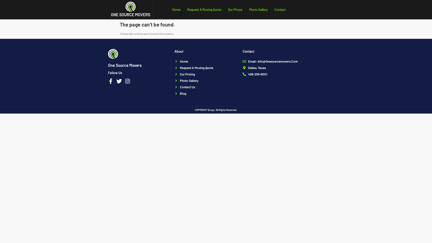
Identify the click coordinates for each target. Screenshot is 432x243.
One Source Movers (130, 14)
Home (176, 9)
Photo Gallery (258, 9)
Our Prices (235, 9)
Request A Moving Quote (204, 9)
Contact (280, 9)
